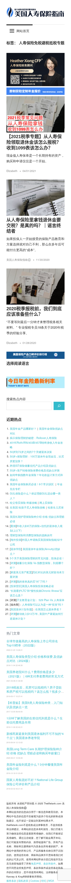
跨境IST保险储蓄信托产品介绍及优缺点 (33, 465)
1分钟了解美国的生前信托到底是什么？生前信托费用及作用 (34, 720)
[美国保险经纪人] (35, 84)
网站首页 (22, 30)
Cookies (34, 880)
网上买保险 (46, 503)
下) (20, 530)
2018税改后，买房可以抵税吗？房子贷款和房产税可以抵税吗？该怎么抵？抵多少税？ (34, 691)
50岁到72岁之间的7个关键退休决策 (31, 452)
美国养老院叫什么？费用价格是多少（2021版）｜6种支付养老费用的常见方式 (34, 674)
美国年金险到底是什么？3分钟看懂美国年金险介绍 (34, 766)
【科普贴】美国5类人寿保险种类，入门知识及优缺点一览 (34, 704)
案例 (13, 526)
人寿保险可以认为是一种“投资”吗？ (43, 604)
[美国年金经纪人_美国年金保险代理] (35, 93)
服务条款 (11, 880)
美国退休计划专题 (21, 609)
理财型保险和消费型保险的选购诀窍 (31, 535)
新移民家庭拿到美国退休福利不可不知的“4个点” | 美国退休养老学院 (35, 735)
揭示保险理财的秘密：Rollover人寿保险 (33, 438)
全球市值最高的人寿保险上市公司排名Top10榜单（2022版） (32, 643)
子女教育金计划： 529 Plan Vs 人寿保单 (40, 600)
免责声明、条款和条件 (43, 863)
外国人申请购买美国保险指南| (39, 540)
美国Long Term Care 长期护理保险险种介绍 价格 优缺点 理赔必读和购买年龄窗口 (34, 751)
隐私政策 (23, 880)
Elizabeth (11, 171)
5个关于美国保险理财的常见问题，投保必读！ (37, 558)
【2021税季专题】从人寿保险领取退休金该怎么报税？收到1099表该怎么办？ (34, 142)
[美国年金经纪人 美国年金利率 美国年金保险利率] (35, 386)
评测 (13, 563)
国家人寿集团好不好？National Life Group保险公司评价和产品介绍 (34, 782)
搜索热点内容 (16, 398)
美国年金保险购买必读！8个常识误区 (32, 484)
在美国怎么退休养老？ (48, 609)
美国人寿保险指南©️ (18, 260)
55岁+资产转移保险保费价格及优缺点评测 (34, 470)
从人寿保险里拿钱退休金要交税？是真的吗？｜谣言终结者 (33, 225)
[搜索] (59, 406)
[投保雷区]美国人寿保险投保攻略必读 (32, 586)
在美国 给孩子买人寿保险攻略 (27, 507)
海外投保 (16, 540)
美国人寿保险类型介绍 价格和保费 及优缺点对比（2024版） (34, 658)
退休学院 (16, 549)
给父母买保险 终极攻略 (23, 503)
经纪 (43, 880)
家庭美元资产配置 (21, 572)
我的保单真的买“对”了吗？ (32, 581)
